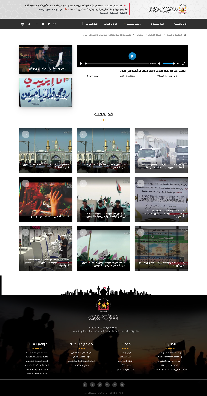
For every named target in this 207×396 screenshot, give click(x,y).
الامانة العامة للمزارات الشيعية (81, 361)
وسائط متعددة (133, 24)
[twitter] (49, 24)
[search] (29, 23)
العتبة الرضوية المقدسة (37, 361)
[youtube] (43, 24)
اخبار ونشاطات (157, 24)
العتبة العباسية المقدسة (37, 369)
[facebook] (54, 24)
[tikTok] (85, 384)
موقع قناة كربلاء (81, 365)
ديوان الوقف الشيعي (81, 357)
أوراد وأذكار (126, 365)
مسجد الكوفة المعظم (37, 374)
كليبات (140, 35)
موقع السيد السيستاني (81, 352)
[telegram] (99, 384)
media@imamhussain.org (170, 361)
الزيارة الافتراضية (125, 361)
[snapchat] (92, 384)
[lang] (22, 24)
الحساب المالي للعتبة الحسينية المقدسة (170, 369)
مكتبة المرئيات (154, 35)
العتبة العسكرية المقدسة (37, 365)
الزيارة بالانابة (110, 24)
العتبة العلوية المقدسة (37, 352)
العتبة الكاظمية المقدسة (36, 357)
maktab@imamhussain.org (170, 357)
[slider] (117, 63)
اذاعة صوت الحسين (125, 369)
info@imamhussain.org (170, 352)
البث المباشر (92, 24)
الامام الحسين (180, 24)
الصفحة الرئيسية (174, 35)
